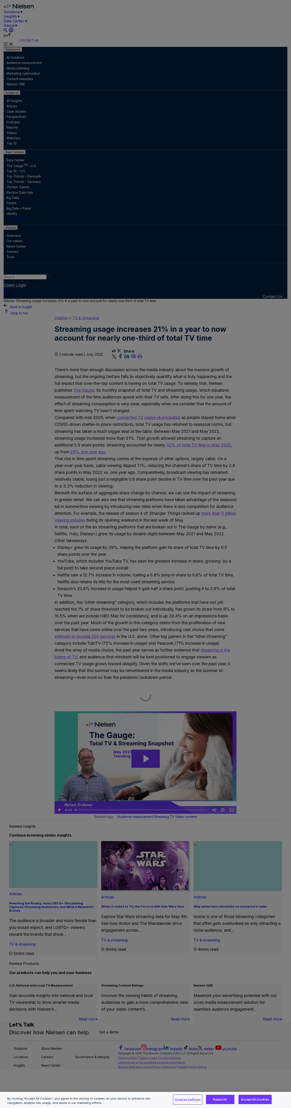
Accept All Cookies (255, 1099)
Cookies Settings (188, 1099)
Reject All (220, 1099)
